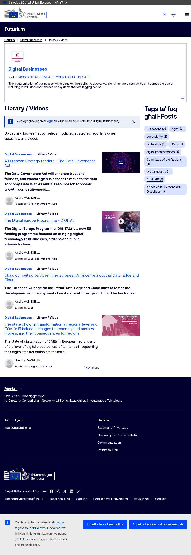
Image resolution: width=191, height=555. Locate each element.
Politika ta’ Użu (108, 450)
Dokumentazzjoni (109, 442)
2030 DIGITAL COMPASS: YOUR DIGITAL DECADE (54, 77)
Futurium (14, 29)
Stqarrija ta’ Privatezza (113, 427)
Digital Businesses (31, 39)
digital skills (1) (156, 144)
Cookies (81, 499)
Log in (164, 14)
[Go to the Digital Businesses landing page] (17, 65)
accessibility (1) (157, 136)
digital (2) (177, 129)
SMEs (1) (177, 144)
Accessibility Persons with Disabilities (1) (164, 189)
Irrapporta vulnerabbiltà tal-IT (24, 499)
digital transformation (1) (163, 152)
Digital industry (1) (158, 172)
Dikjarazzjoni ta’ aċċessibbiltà (117, 435)
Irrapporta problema (17, 427)
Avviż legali (141, 499)
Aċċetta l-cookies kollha (104, 524)
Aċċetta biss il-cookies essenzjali (157, 524)
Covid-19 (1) (155, 179)
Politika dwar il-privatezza (110, 499)
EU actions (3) (156, 129)
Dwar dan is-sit (60, 499)
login (50, 121)
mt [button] (173, 14)
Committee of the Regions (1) (164, 162)
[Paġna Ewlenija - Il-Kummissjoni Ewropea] (27, 13)
